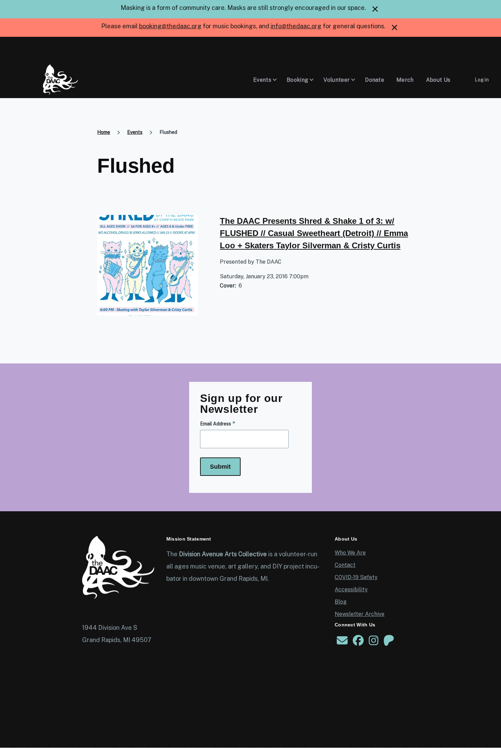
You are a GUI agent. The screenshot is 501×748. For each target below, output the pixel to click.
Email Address (215, 423)
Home (103, 132)
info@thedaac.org (296, 26)
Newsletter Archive (359, 614)
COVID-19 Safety (356, 577)
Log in (482, 79)
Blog (341, 601)
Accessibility (351, 589)
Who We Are (350, 552)
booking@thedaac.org (170, 26)
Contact (345, 565)
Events (134, 132)
